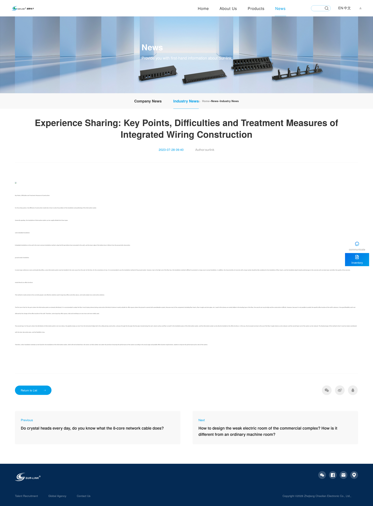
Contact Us (83, 496)
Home (203, 8)
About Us (228, 8)
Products (256, 8)
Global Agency (57, 496)
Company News (148, 101)
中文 (347, 7)
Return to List (29, 390)
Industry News (186, 101)
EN (340, 7)
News (280, 8)
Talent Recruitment (26, 496)
